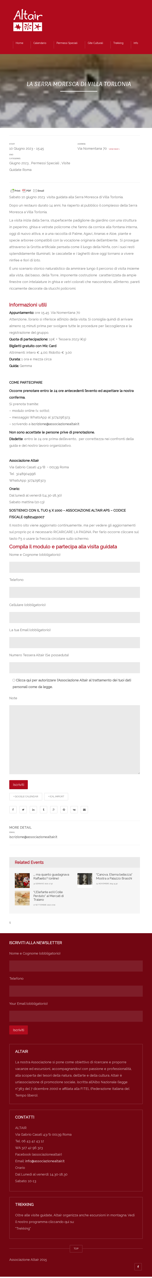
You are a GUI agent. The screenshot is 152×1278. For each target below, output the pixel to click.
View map (113, 149)
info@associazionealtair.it (45, 1161)
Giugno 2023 (19, 163)
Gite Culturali (95, 43)
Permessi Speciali (67, 43)
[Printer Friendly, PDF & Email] (27, 190)
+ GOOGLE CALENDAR (25, 796)
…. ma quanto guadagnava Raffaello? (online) (51, 876)
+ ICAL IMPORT (56, 796)
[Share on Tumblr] (43, 809)
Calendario (39, 43)
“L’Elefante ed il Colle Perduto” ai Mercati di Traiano (48, 895)
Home (19, 43)
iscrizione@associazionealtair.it (55, 424)
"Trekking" (23, 1228)
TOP (76, 1248)
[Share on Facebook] (13, 809)
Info (136, 43)
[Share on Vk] (74, 809)
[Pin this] (64, 809)
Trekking (118, 43)
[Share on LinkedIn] (33, 809)
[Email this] (84, 809)
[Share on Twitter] (23, 809)
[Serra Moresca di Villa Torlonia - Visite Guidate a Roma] (27, 21)
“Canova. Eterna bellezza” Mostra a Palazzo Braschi (114, 876)
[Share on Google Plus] (53, 809)
